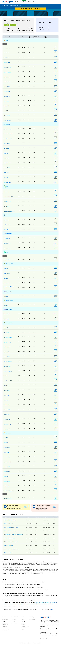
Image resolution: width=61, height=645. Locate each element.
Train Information (31, 1)
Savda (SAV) (6, 442)
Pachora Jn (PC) (7, 457)
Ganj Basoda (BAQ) (7, 342)
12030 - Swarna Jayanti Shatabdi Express (11, 549)
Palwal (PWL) (6, 229)
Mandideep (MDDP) (7, 366)
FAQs (23, 622)
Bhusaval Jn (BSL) (7, 447)
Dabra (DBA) (6, 278)
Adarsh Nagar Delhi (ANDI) (9, 196)
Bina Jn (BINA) (6, 332)
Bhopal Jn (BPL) (6, 356)
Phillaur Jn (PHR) (7, 81)
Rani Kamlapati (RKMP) (8, 361)
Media (23, 629)
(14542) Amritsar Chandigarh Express (26, 603)
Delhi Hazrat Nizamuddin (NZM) (9, 211)
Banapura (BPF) (6, 390)
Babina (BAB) (6, 296)
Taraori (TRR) (6, 148)
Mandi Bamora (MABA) (8, 337)
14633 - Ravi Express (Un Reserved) (10, 519)
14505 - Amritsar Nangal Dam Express (11, 541)
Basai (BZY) (6, 305)
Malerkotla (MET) (7, 96)
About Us (23, 619)
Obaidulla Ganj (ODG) (8, 371)
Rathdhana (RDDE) (7, 182)
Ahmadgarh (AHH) (7, 91)
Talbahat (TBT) (6, 314)
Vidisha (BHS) (6, 351)
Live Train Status (5, 619)
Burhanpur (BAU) (7, 428)
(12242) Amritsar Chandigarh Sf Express (11, 603)
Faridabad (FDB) (6, 219)
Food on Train (14, 622)
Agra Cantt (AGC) (7, 248)
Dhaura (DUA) (6, 327)
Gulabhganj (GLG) (7, 346)
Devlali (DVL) (6, 476)
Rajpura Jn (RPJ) (7, 115)
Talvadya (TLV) (6, 414)
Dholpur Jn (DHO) (7, 259)
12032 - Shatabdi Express (8, 545)
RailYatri (51, 609)
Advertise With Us (25, 626)
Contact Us (24, 621)
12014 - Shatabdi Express (8, 552)
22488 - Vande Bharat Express (9, 538)
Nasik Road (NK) (7, 471)
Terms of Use (36, 642)
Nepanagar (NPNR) (7, 424)
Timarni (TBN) (6, 395)
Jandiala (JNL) (6, 52)
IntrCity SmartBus (32, 619)
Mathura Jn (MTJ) (7, 243)
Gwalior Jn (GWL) (7, 273)
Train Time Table (5, 622)
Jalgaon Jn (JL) (6, 452)
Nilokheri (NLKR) (7, 143)
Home (4, 5)
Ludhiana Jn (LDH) (7, 86)
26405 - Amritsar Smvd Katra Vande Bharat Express (13, 534)
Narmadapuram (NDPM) (8, 380)
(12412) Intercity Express (52, 602)
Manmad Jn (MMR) (7, 466)
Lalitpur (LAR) (6, 318)
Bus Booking (24, 1)
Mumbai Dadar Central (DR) (9, 490)
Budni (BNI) (6, 375)
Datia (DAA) (6, 283)
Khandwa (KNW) (7, 419)
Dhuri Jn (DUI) (6, 101)
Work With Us (24, 627)
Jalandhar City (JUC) (7, 67)
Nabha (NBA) (6, 105)
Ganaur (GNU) (6, 172)
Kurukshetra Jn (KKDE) (8, 138)
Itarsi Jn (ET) (6, 385)
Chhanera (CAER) (7, 409)
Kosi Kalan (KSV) (7, 238)
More (38, 1)
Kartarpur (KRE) (7, 62)
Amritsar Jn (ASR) (7, 48)
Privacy (40, 642)
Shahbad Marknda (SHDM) (8, 133)
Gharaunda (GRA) (7, 158)
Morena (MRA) (6, 268)
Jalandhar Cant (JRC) (7, 72)
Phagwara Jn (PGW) (7, 76)
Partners (23, 624)
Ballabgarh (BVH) (7, 224)
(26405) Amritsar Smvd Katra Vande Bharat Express (43, 603)
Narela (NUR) (6, 191)
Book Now (55, 47)
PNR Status (4, 621)
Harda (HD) (6, 400)
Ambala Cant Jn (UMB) (8, 129)
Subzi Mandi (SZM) (7, 201)
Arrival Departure (5, 629)
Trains (7, 5)
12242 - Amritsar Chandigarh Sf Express (11, 527)
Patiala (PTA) (6, 110)
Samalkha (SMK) (7, 167)
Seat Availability (5, 624)
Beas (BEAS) (6, 57)
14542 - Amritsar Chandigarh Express (11, 530)
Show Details (25, 506)
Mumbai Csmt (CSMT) (8, 498)
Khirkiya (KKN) (6, 404)
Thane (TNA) (6, 485)
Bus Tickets (14, 619)
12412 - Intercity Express (8, 523)
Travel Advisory (5, 630)
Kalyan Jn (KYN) (7, 481)
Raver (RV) (6, 437)
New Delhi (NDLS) (7, 206)
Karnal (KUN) (6, 153)
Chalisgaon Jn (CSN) (7, 461)
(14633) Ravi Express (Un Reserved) (40, 602)
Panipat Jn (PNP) (7, 162)
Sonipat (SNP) (6, 177)
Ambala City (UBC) (7, 120)
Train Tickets (17, 1)
